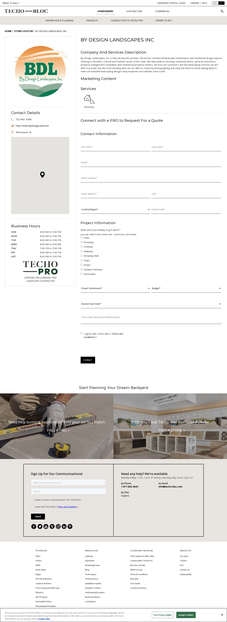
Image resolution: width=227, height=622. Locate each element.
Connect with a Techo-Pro (127, 20)
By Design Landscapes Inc (51, 31)
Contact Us (184, 569)
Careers (183, 560)
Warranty (134, 579)
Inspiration (90, 560)
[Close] (222, 614)
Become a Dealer (137, 565)
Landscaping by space (95, 592)
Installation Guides (93, 583)
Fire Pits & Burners (44, 579)
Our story (184, 556)
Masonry (39, 592)
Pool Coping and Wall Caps (47, 588)
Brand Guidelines (92, 597)
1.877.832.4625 (129, 486)
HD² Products (41, 597)
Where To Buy (9, 3)
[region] (113, 615)
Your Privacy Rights (163, 614)
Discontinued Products (46, 606)
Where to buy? (136, 569)
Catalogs (89, 556)
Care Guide (135, 583)
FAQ (182, 565)
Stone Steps (41, 569)
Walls (38, 565)
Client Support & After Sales (142, 556)
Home (8, 31)
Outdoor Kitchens (43, 583)
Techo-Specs (90, 574)
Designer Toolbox (93, 588)
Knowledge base (92, 565)
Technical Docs (91, 579)
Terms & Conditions (139, 574)
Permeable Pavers (44, 601)
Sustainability (185, 574)
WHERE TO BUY (164, 20)
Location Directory (138, 588)
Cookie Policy (44, 618)
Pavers (39, 560)
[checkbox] (151, 256)
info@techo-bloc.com (170, 486)
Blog (87, 569)
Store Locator (23, 31)
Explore (125, 495)
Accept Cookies (186, 614)
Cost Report (90, 601)
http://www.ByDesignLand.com (32, 125)
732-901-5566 (24, 119)
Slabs (38, 556)
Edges (38, 574)
